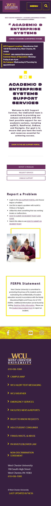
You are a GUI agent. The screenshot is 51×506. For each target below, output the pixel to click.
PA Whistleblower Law (23, 444)
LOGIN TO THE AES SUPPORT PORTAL (25, 144)
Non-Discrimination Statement (22, 454)
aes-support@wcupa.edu (22, 54)
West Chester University (13, 18)
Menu (34, 6)
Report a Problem (26, 167)
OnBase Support (26, 178)
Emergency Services (22, 401)
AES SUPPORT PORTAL (27, 200)
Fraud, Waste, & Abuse (22, 435)
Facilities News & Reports (25, 410)
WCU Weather (18, 393)
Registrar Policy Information (24, 305)
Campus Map (17, 376)
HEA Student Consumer (24, 427)
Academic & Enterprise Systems (34, 18)
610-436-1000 (15, 369)
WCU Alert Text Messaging (25, 384)
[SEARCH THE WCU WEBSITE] (46, 6)
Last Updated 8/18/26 (21, 493)
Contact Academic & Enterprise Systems (25, 39)
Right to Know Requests (24, 419)
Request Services (26, 172)
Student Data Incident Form (22, 308)
